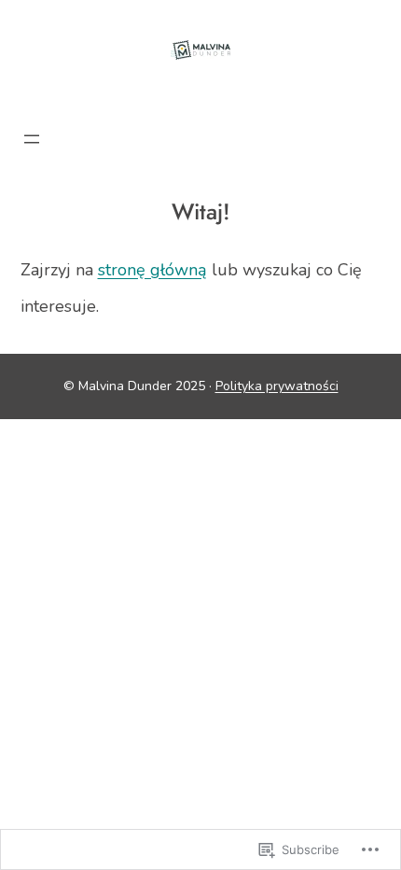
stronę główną (152, 270)
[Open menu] (32, 139)
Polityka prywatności (277, 386)
